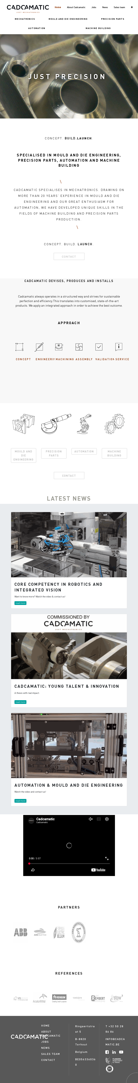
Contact (69, 256)
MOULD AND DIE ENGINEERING (23, 455)
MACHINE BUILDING (114, 453)
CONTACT (69, 475)
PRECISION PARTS (54, 453)
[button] (132, 7)
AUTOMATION (84, 451)
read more (20, 603)
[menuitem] (25, 19)
